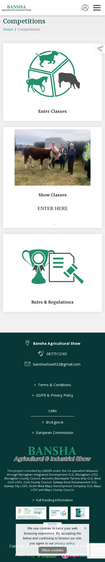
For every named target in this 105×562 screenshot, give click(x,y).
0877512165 (57, 353)
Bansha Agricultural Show (56, 343)
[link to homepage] (16, 7)
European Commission (52, 432)
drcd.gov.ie (52, 422)
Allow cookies (52, 550)
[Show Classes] (52, 177)
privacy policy (65, 543)
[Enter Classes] (52, 82)
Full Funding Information (52, 500)
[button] (100, 49)
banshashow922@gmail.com (57, 364)
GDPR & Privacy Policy (52, 395)
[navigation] (97, 7)
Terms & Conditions (52, 385)
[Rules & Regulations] (52, 272)
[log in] (85, 8)
